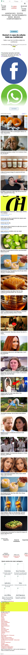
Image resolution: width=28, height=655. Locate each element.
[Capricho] (14, 8)
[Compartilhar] (20, 55)
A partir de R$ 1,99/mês (16, 557)
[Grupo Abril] (1, 1)
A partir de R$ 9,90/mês (7, 556)
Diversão (14, 31)
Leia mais (14, 108)
